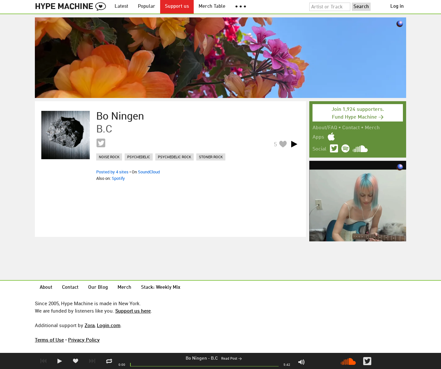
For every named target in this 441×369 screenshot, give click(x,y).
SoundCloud (149, 172)
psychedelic (138, 156)
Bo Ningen (196, 358)
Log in (397, 6)
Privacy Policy (84, 339)
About (46, 287)
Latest (121, 6)
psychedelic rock (174, 156)
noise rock (109, 156)
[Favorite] (283, 144)
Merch (372, 128)
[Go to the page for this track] (65, 135)
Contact (351, 128)
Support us (177, 6)
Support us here (133, 310)
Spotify (118, 178)
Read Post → (231, 359)
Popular (146, 6)
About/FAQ (325, 128)
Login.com (108, 325)
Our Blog (98, 287)
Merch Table (212, 6)
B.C (214, 358)
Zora (90, 325)
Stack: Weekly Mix (160, 287)
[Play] (294, 144)
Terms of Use (49, 339)
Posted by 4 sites (112, 172)
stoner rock (211, 156)
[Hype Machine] (72, 7)
